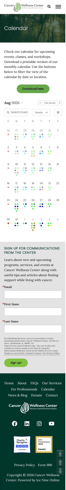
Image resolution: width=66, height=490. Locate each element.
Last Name (11, 321)
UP (60, 462)
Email (8, 286)
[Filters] (58, 112)
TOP (60, 453)
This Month (49, 103)
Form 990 (45, 465)
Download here (33, 89)
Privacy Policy (24, 465)
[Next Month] (60, 103)
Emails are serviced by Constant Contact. (23, 353)
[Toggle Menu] (58, 6)
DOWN (60, 471)
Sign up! (16, 363)
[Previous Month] (40, 103)
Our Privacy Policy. (51, 353)
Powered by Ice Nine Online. (39, 480)
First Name (11, 304)
